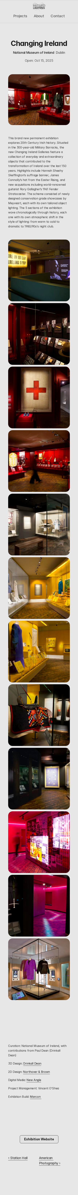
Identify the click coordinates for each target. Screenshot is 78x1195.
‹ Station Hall (18, 1158)
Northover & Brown (36, 1072)
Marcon (35, 1096)
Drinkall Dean (32, 1063)
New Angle (33, 1080)
